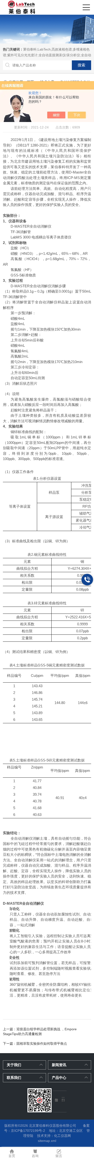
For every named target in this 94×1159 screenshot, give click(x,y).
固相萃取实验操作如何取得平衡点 (41, 1043)
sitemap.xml (47, 1141)
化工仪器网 (62, 1136)
